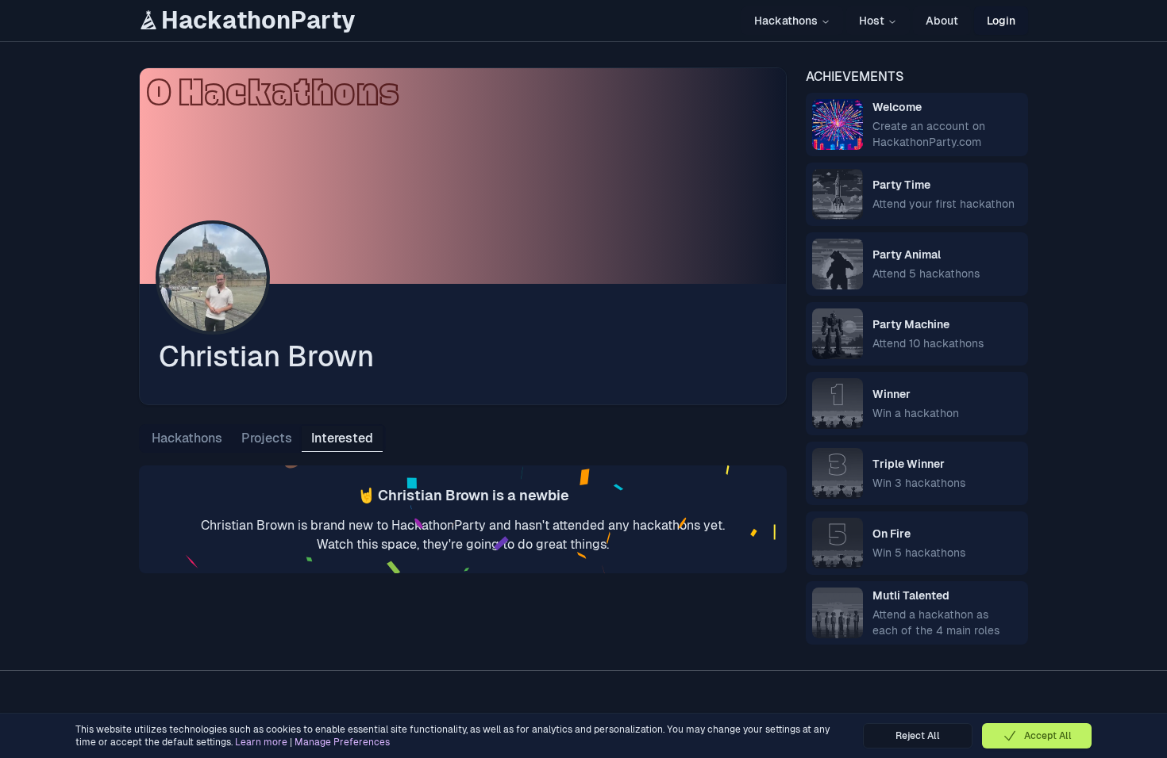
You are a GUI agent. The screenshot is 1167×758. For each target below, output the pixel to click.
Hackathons (786, 20)
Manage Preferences (342, 742)
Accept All (1048, 735)
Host (871, 20)
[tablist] (262, 438)
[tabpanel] (463, 519)
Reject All (917, 735)
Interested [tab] (342, 438)
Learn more (261, 742)
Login (1001, 20)
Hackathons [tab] (187, 438)
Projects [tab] (266, 438)
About (942, 20)
